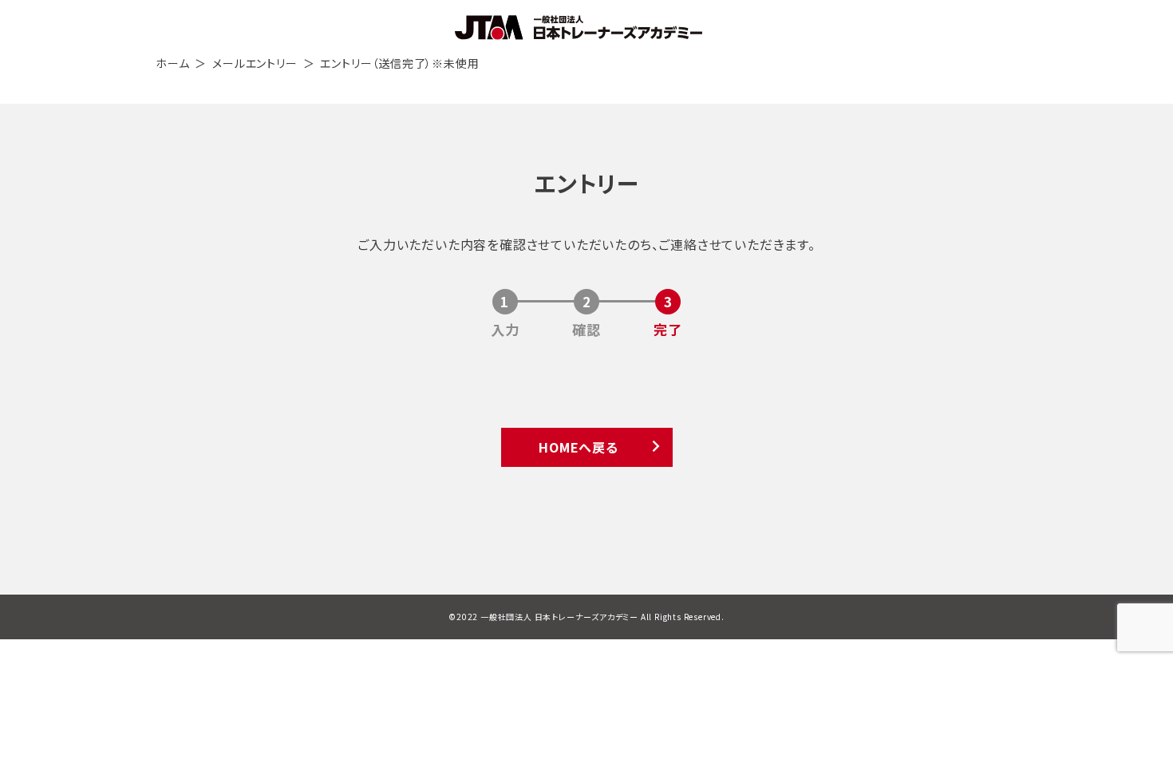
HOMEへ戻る (578, 447)
